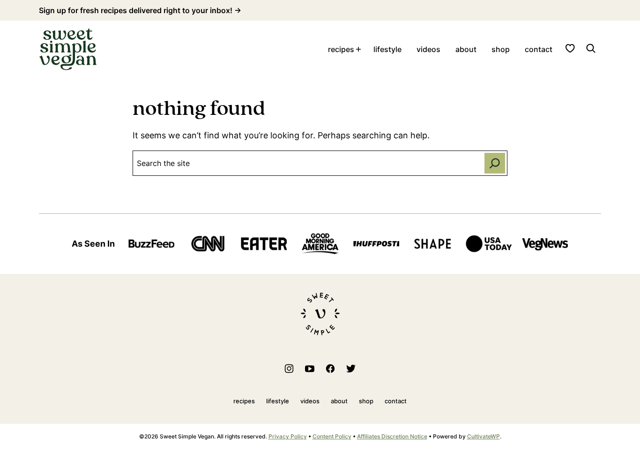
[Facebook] (330, 368)
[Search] (590, 48)
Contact (538, 49)
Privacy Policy (287, 436)
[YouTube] (309, 368)
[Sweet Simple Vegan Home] (68, 49)
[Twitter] (351, 368)
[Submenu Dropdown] (358, 49)
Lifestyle (387, 49)
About (465, 49)
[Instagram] (289, 368)
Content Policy (332, 436)
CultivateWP (483, 436)
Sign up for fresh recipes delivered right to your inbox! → (140, 10)
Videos (428, 49)
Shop (500, 49)
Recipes (341, 49)
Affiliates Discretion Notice (392, 436)
